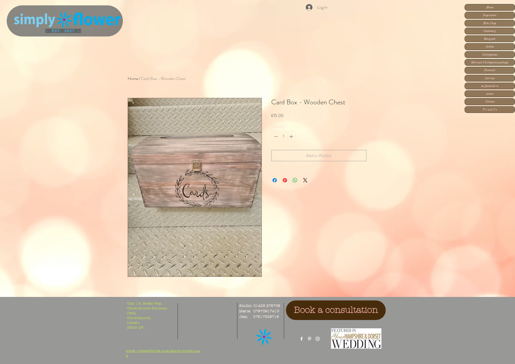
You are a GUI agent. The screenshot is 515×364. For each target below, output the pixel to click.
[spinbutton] (283, 136)
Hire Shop (489, 23)
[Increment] (291, 136)
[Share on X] (305, 180)
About (490, 93)
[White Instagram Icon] (317, 338)
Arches (490, 46)
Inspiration (489, 15)
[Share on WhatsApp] (295, 180)
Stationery (490, 31)
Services (490, 78)
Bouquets (489, 39)
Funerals (489, 70)
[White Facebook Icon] (301, 338)
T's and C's (490, 109)
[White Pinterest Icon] (309, 338)
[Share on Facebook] (274, 180)
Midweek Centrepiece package (490, 62)
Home (490, 7)
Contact (489, 101)
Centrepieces (490, 54)
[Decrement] (275, 136)
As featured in (490, 86)
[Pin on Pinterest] (285, 180)
